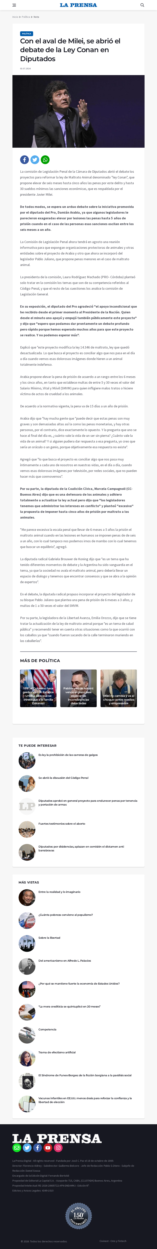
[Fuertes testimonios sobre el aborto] (27, 829)
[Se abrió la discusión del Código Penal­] (27, 783)
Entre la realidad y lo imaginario (59, 892)
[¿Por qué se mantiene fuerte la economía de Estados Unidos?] (27, 989)
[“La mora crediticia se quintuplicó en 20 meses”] (27, 1012)
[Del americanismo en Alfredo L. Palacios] (27, 966)
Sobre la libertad (49, 937)
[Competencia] (27, 1035)
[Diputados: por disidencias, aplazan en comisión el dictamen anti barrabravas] (27, 852)
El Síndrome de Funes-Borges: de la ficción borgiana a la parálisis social (85, 1075)
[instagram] (58, 1147)
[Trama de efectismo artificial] (27, 1058)
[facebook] (24, 159)
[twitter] (34, 159)
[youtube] (47, 1147)
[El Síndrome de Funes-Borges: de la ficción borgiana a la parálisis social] (27, 1081)
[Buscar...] (142, 5)
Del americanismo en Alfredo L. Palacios (64, 960)
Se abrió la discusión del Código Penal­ (63, 778)
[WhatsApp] (45, 159)
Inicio (15, 17)
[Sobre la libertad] (27, 943)
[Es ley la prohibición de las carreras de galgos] (27, 760)
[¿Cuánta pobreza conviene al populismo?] (27, 920)
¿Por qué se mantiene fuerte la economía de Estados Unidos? (78, 983)
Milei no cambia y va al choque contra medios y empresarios (118, 699)
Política (26, 17)
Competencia (47, 1029)
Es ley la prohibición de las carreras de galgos (68, 755)
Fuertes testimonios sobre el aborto (61, 823)
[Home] (78, 1138)
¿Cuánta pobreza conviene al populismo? (65, 915)
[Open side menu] (14, 5)
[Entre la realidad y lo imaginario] (27, 897)
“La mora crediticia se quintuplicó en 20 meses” (69, 1006)
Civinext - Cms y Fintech (113, 1241)
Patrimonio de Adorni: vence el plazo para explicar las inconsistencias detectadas (78, 696)
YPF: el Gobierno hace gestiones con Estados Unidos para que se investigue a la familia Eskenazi (38, 696)
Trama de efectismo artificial (57, 1052)
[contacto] (16, 1147)
